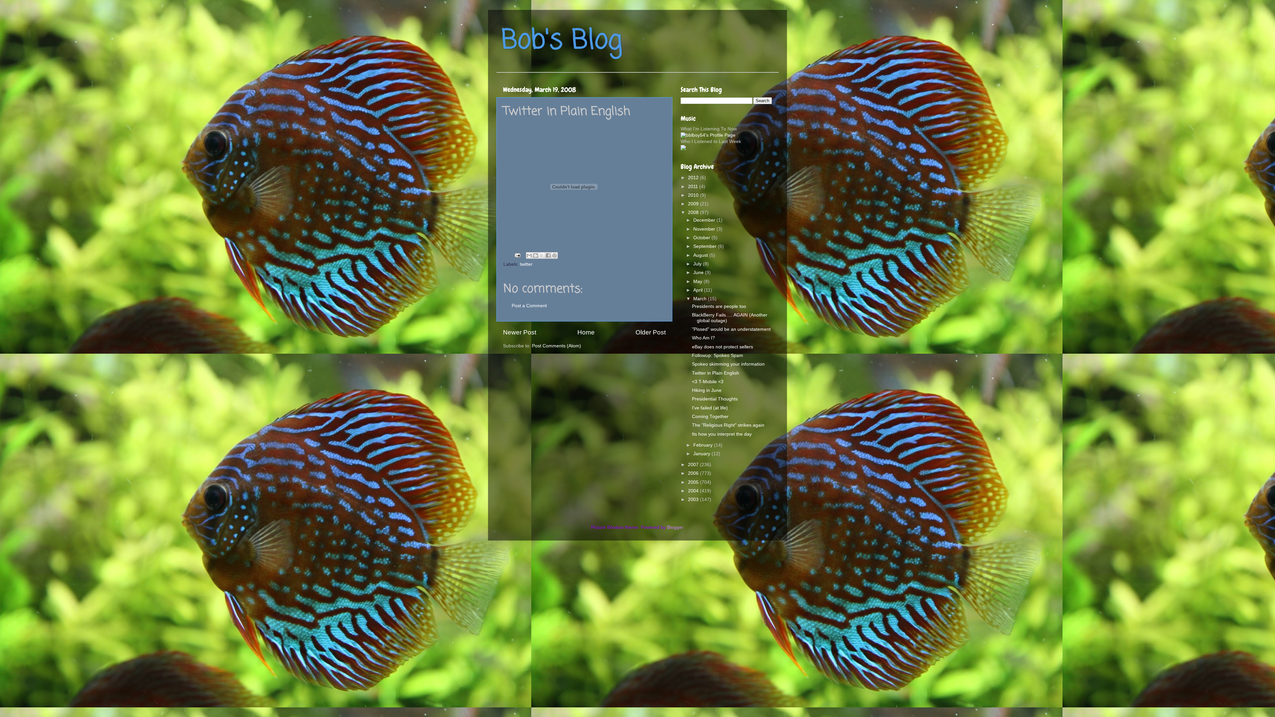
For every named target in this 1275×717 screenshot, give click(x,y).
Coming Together (710, 416)
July (698, 263)
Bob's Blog (561, 41)
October (702, 237)
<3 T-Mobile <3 (707, 381)
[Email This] (529, 255)
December (705, 220)
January (702, 453)
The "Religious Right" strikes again (728, 425)
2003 (694, 499)
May (698, 281)
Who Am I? (703, 337)
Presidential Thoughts (715, 398)
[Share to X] (542, 255)
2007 (694, 464)
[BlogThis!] (535, 255)
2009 (694, 203)
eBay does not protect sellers (722, 346)
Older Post (651, 332)
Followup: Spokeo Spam (717, 355)
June (699, 272)
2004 (694, 490)
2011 (693, 186)
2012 (694, 177)
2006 (694, 473)
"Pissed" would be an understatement (731, 329)
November (705, 229)
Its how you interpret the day (722, 434)
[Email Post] (517, 254)
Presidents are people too (719, 306)
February (703, 445)
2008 (694, 212)
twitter (526, 264)
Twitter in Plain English (715, 373)
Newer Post (519, 332)
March (700, 298)
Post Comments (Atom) (556, 345)
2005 (694, 482)
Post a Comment (529, 305)
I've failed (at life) (710, 407)
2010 (694, 195)
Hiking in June (707, 390)
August (701, 255)
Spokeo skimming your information (728, 364)
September (705, 246)
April (698, 290)
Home (586, 332)
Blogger (675, 527)
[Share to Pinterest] (554, 255)
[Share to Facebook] (548, 255)
